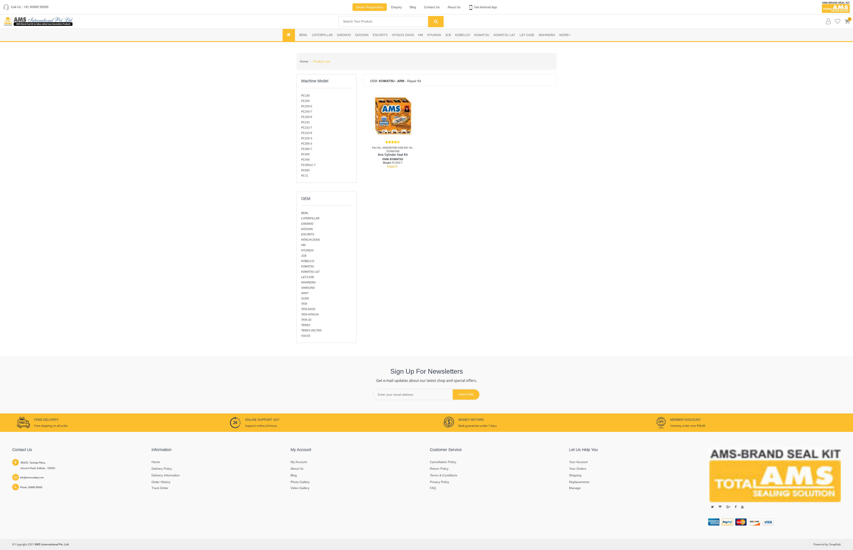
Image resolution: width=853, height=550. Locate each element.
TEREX (305, 325)
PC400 (305, 154)
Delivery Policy (161, 468)
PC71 (304, 175)
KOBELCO (462, 35)
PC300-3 (306, 143)
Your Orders (577, 468)
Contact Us (432, 7)
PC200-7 (306, 111)
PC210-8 (306, 133)
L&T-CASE (527, 35)
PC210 (305, 122)
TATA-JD (306, 319)
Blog (413, 7)
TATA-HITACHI (310, 314)
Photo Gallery (300, 482)
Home (304, 61)
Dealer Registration (369, 7)
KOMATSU (481, 35)
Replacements (579, 482)
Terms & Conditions (443, 475)
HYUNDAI (434, 35)
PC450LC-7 (308, 165)
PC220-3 (306, 138)
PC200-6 (306, 106)
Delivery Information (165, 475)
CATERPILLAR (322, 35)
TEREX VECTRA (311, 330)
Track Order (159, 488)
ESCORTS (380, 35)
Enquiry (396, 7)
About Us (454, 7)
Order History (160, 482)
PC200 (305, 101)
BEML (303, 35)
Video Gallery (300, 488)
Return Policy (439, 468)
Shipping (575, 475)
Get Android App (485, 7)
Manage (575, 488)
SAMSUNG (308, 287)
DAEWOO (344, 35)
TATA (304, 303)
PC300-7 (306, 149)
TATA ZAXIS (308, 309)
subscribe (466, 394)
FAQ (433, 488)
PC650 (305, 170)
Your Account (578, 462)
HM (420, 35)
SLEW (305, 298)
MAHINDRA (547, 35)
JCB (448, 35)
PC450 (305, 159)
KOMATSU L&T (504, 35)
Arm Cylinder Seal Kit (393, 154)
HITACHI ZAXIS (403, 35)
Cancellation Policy (443, 462)
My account (299, 462)
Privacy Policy (439, 482)
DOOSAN (362, 35)
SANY (305, 293)
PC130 (305, 95)
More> (564, 35)
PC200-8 (306, 117)
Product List (321, 61)
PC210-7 (306, 127)
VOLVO (305, 335)
